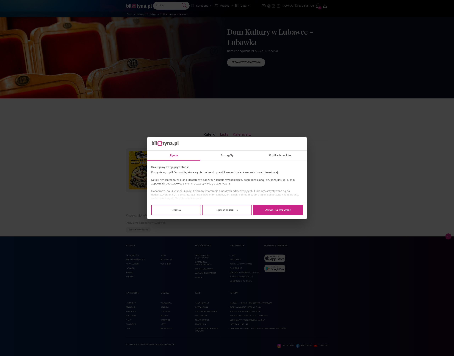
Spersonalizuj (225, 209)
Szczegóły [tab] (227, 155)
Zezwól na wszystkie (278, 209)
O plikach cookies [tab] (280, 155)
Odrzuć (176, 209)
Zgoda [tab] (174, 155)
